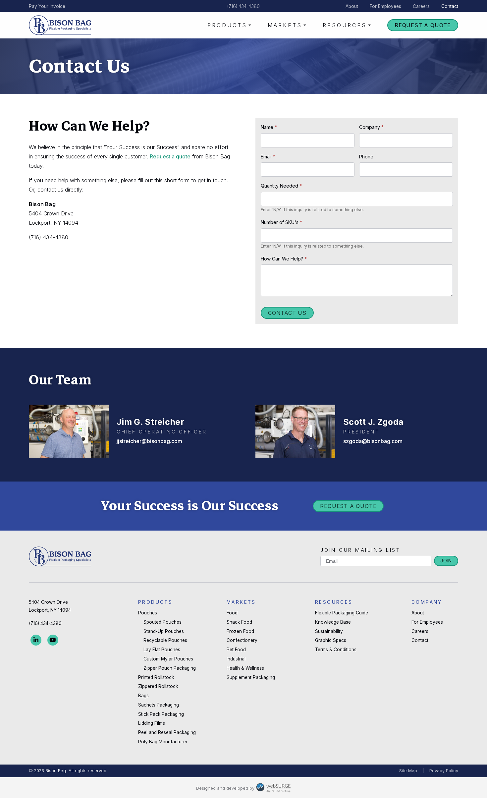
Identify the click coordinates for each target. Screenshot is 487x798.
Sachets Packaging (158, 705)
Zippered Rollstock (158, 686)
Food (232, 612)
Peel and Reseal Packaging (167, 732)
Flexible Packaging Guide (341, 612)
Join (446, 560)
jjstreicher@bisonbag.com (149, 441)
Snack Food (239, 622)
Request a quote (170, 156)
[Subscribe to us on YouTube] (53, 640)
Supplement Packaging (251, 677)
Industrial (236, 658)
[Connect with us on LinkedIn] (36, 640)
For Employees (385, 6)
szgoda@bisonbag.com (373, 441)
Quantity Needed (281, 186)
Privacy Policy (443, 770)
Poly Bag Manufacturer (163, 741)
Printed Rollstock (156, 677)
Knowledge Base (333, 622)
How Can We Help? (284, 258)
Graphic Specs (330, 640)
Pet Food (236, 649)
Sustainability (329, 631)
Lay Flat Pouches (161, 649)
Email (268, 156)
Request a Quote (423, 25)
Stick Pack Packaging (161, 714)
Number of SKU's (281, 222)
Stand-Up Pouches (163, 631)
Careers (421, 6)
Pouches (147, 612)
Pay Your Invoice (47, 6)
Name (269, 127)
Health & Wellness (245, 668)
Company (371, 127)
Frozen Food (240, 631)
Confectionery (242, 640)
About (352, 6)
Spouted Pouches (162, 622)
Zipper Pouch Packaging (169, 668)
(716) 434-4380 (243, 6)
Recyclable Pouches (165, 640)
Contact (449, 6)
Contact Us (287, 313)
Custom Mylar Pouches (168, 658)
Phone (366, 156)
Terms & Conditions (335, 649)
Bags (143, 695)
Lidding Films (151, 723)
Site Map (408, 770)
